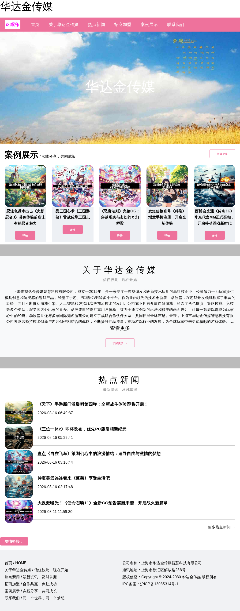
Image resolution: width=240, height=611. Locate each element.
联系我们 (175, 24)
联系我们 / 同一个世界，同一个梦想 (34, 598)
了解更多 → (120, 343)
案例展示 (149, 24)
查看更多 (120, 328)
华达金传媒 (26, 6)
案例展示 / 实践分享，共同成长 (31, 591)
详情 (25, 235)
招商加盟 (122, 24)
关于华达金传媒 (64, 24)
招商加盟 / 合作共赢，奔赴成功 (31, 584)
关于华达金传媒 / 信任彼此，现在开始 (36, 570)
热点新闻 (96, 24)
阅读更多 (222, 154)
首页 (35, 24)
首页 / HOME (15, 563)
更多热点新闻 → (221, 527)
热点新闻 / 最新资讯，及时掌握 (31, 577)
